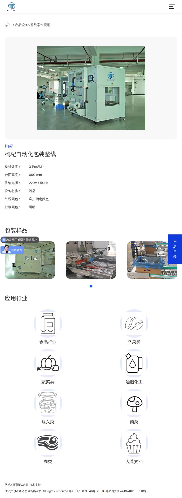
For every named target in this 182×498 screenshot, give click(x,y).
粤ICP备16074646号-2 (84, 491)
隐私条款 (22, 484)
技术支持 (35, 484)
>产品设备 (20, 25)
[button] (91, 286)
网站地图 (10, 484)
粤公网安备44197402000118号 (125, 491)
